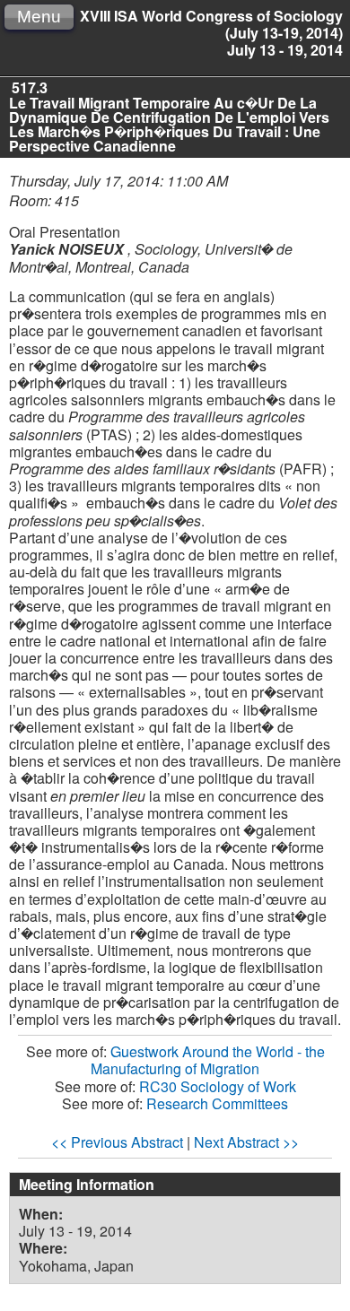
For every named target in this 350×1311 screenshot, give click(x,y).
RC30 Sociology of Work (217, 1086)
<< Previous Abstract (117, 1142)
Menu (39, 16)
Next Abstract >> (246, 1142)
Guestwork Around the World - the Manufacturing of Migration (208, 1060)
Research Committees (217, 1103)
